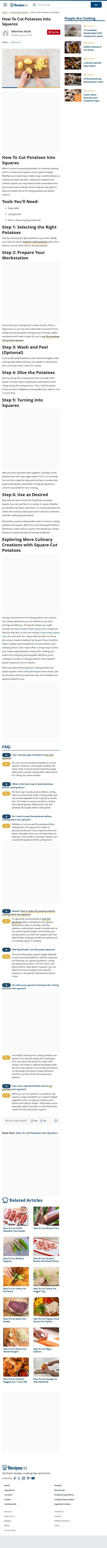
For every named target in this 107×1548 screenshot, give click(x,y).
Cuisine (7, 1499)
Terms (56, 1525)
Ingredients (9, 1490)
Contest (57, 1516)
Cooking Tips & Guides (19, 12)
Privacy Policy (10, 1530)
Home (4, 12)
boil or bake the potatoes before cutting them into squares (28, 913)
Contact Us (58, 1511)
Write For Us (9, 1516)
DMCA (6, 1525)
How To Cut (16, 42)
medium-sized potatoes (35, 241)
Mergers (7, 1521)
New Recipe (59, 1490)
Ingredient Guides (62, 1504)
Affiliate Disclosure (62, 1521)
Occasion (8, 1494)
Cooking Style (10, 1504)
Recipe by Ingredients (64, 1494)
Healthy (58, 1485)
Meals (7, 1485)
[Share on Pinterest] (53, 32)
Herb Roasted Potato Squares (28, 628)
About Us (8, 1511)
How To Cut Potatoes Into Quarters (37, 1133)
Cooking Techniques (32, 671)
